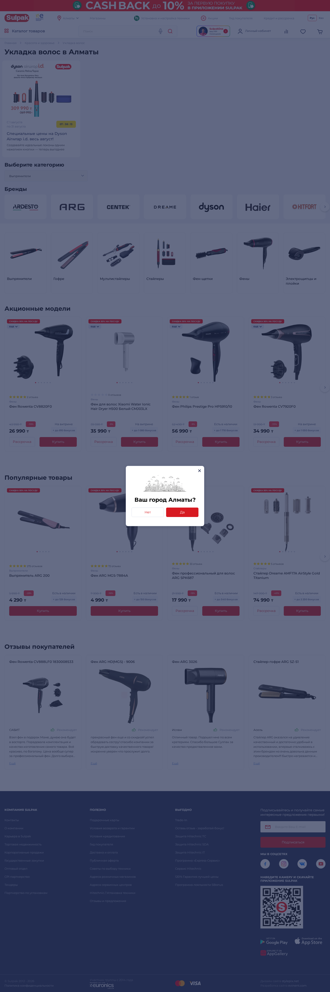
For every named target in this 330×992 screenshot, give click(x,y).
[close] (199, 470)
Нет (148, 512)
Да (182, 512)
